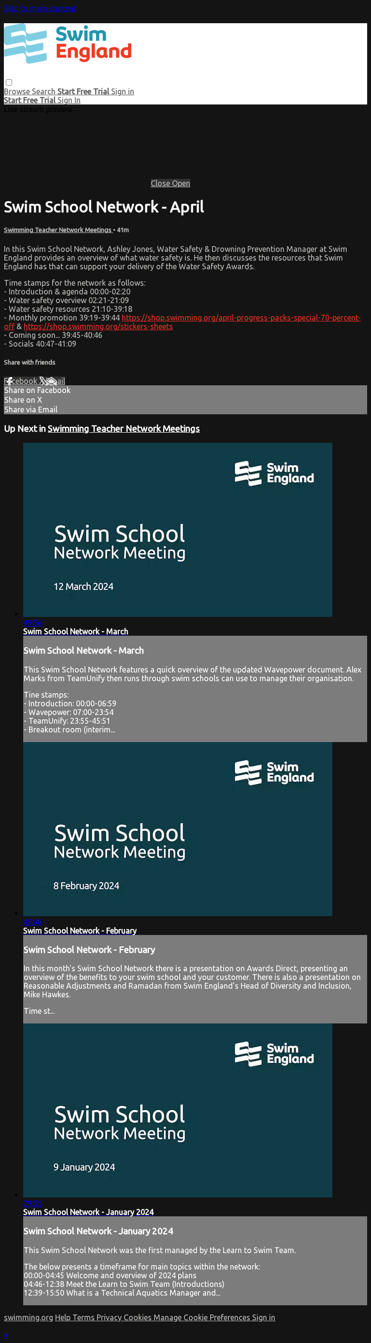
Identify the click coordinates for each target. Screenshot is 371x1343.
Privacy (110, 1317)
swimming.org (28, 1317)
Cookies (139, 1317)
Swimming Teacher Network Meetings (58, 230)
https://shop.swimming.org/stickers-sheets (98, 326)
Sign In (69, 100)
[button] (9, 82)
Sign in (122, 91)
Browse (18, 91)
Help (63, 1317)
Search (44, 91)
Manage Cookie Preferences (203, 1317)
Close (161, 183)
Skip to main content (40, 8)
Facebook (21, 381)
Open (181, 183)
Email (55, 381)
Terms (84, 1317)
